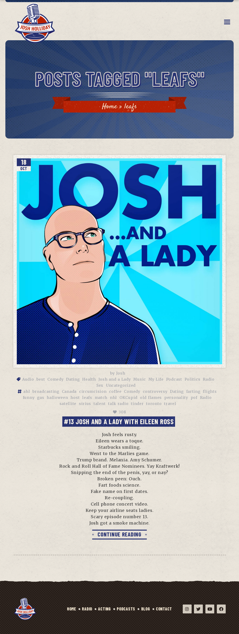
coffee (115, 391)
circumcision (93, 391)
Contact (164, 608)
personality (176, 397)
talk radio (118, 403)
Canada (69, 391)
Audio (28, 379)
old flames (151, 397)
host (75, 397)
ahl (26, 391)
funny (29, 397)
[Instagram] (187, 609)
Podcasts (126, 608)
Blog (145, 608)
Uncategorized (121, 385)
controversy (155, 391)
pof (194, 397)
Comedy (55, 379)
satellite (68, 403)
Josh (120, 373)
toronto (154, 403)
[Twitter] (198, 609)
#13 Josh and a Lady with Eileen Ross (119, 421)
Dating (73, 379)
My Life (156, 379)
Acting (104, 608)
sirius (85, 403)
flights (210, 391)
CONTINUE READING (119, 534)
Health (89, 379)
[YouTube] (209, 609)
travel (170, 403)
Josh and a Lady (114, 379)
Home (109, 107)
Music (139, 379)
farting (193, 391)
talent (99, 403)
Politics (192, 379)
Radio (208, 379)
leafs (87, 397)
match (101, 397)
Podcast (174, 379)
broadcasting (45, 391)
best (40, 379)
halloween (57, 397)
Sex (99, 385)
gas (40, 397)
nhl (113, 397)
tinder (137, 403)
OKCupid (128, 397)
